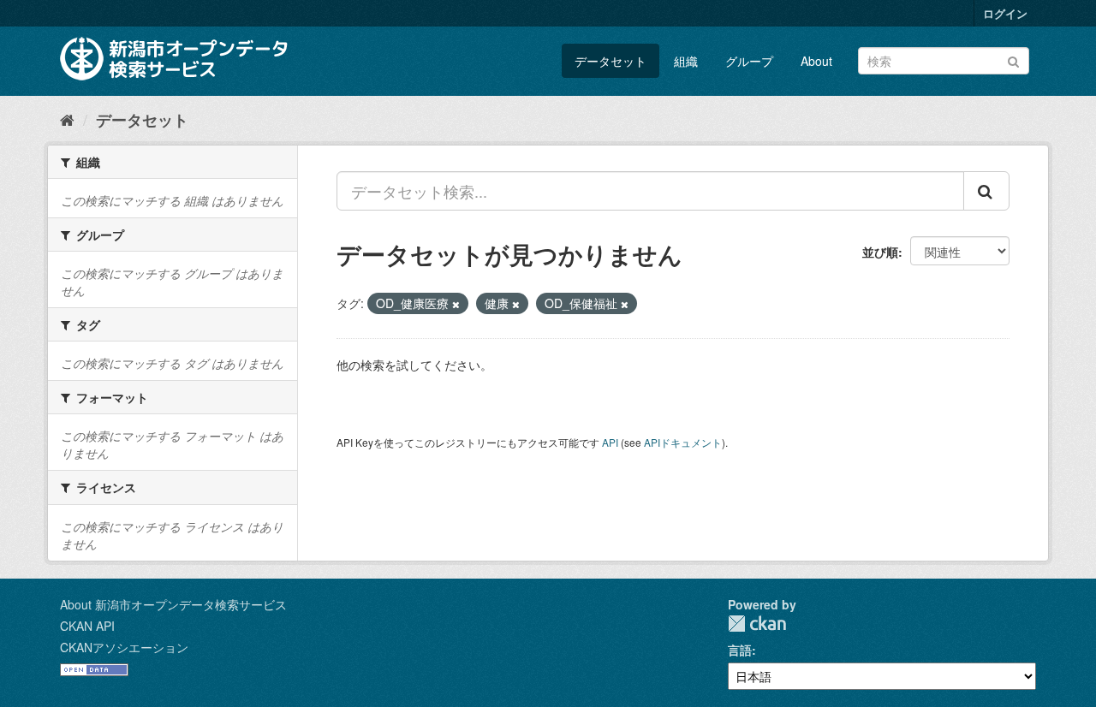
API (610, 442)
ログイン (1005, 13)
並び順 (880, 251)
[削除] (456, 304)
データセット (610, 60)
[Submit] (1013, 59)
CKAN (757, 624)
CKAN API (87, 625)
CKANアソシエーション (124, 647)
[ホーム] (67, 119)
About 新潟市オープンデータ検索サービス (173, 604)
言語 (740, 649)
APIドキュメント (683, 442)
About (816, 60)
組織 (686, 60)
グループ (749, 60)
